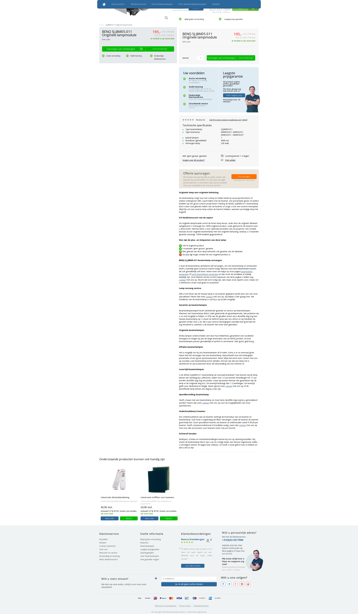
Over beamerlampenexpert (192, 4)
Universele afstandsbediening (115, 497)
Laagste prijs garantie (233, 19)
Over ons (103, 549)
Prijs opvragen (244, 176)
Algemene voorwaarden (165, 605)
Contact (216, 4)
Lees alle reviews (192, 565)
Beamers (144, 542)
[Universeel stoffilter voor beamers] (159, 479)
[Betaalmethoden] (139, 598)
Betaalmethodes (201, 605)
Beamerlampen (147, 546)
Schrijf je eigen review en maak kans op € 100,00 (228, 120)
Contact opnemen (107, 546)
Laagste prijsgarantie (149, 549)
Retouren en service (108, 552)
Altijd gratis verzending (194, 19)
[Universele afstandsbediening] (119, 479)
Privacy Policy (185, 605)
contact (182, 279)
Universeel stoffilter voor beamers (157, 497)
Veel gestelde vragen (149, 559)
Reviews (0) (200, 120)
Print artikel (230, 160)
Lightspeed (202, 612)
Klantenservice (138, 4)
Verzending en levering (109, 556)
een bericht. (227, 553)
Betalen (102, 542)
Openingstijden (147, 552)
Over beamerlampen (162, 4)
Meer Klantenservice (108, 559)
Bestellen (103, 539)
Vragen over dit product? (193, 160)
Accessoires (118, 4)
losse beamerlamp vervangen (204, 274)
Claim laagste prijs (234, 95)
